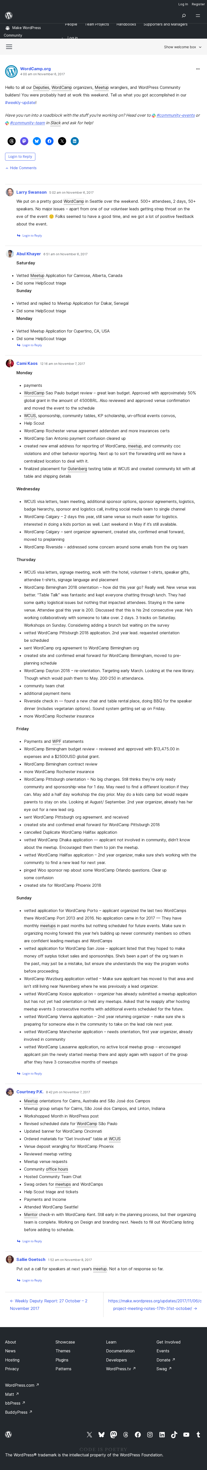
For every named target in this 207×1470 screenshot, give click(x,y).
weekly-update (20, 102)
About (10, 1342)
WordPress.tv (121, 1368)
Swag (164, 1368)
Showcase (65, 1342)
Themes (63, 1350)
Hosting (12, 1359)
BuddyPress (19, 1412)
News (10, 1350)
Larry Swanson (31, 192)
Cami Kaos (27, 363)
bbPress (15, 1403)
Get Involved (169, 1342)
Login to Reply (20, 156)
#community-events (176, 115)
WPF (56, 741)
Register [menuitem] (198, 4)
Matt (12, 1394)
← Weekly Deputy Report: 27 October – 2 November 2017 (48, 1304)
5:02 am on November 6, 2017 (71, 192)
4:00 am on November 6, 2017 (42, 74)
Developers (116, 1359)
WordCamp (61, 87)
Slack (55, 122)
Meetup (102, 87)
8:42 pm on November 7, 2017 (68, 1092)
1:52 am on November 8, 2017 (70, 1260)
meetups (48, 925)
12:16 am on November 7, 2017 (62, 364)
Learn (111, 1342)
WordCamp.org (35, 68)
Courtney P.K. (29, 1091)
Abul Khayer (28, 253)
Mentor (31, 1214)
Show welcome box (180, 47)
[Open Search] (184, 15)
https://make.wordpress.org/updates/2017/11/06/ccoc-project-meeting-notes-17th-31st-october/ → (155, 1304)
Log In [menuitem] (183, 4)
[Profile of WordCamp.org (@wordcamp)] (11, 72)
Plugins (62, 1359)
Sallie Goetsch (30, 1259)
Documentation (120, 1350)
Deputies (41, 87)
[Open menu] (199, 15)
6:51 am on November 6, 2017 (65, 254)
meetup (135, 445)
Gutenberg (77, 468)
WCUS (30, 415)
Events (163, 1350)
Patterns (63, 1368)
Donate (166, 1359)
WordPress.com (22, 1385)
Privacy (12, 1368)
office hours (57, 1169)
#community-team (27, 122)
